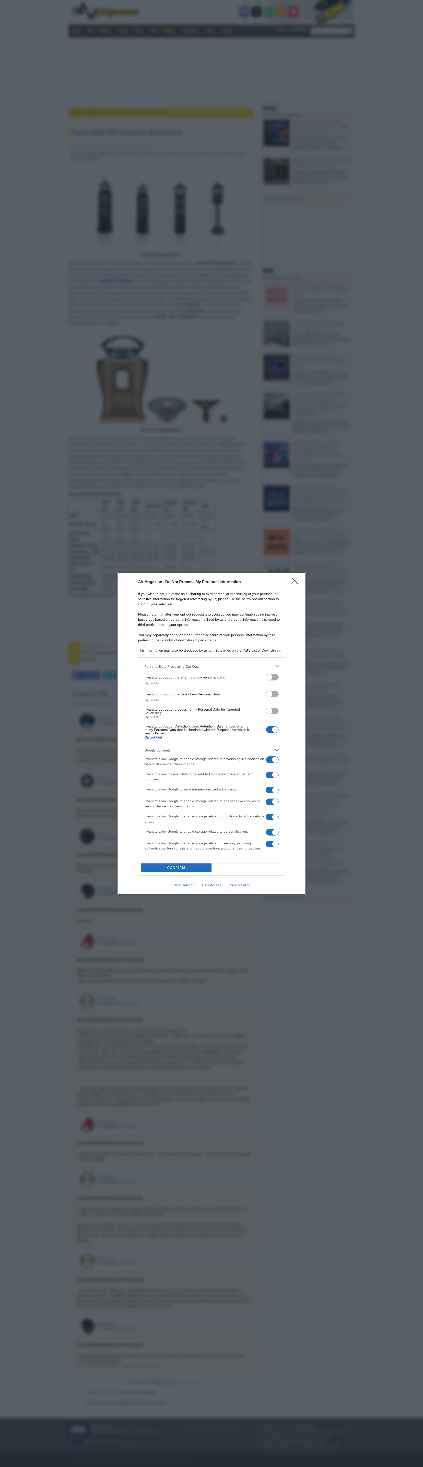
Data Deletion (183, 885)
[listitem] (211, 666)
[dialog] (211, 733)
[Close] (296, 582)
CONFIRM (176, 868)
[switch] (272, 677)
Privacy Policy (239, 885)
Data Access (211, 885)
